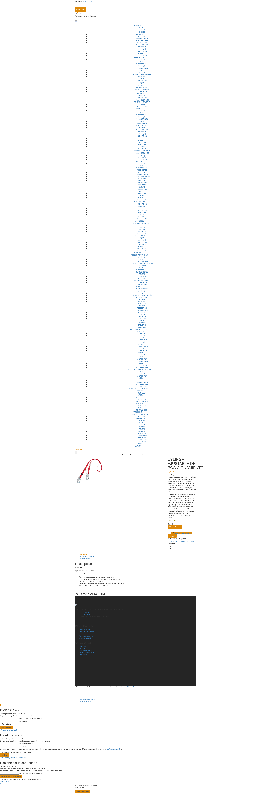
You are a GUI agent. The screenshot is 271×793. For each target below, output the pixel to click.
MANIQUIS (142, 399)
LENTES (142, 155)
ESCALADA (140, 28)
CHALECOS (142, 316)
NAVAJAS (142, 187)
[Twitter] (172, 548)
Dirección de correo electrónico (30, 718)
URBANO (140, 391)
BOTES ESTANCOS (142, 89)
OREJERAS (142, 325)
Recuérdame (6, 724)
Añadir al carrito (175, 527)
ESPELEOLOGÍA (139, 57)
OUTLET (138, 446)
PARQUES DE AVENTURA (138, 329)
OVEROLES (142, 319)
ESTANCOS (142, 185)
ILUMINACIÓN (142, 51)
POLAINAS (142, 327)
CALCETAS (142, 142)
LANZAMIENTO (142, 442)
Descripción (83, 554)
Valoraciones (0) (84, 559)
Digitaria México (132, 687)
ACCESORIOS (142, 55)
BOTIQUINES (141, 395)
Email (25, 746)
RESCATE (141, 227)
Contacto (82, 634)
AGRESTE (139, 403)
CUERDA (142, 225)
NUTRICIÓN (142, 157)
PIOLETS (142, 121)
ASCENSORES (142, 43)
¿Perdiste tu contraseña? (8, 730)
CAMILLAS (142, 304)
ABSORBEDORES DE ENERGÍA (142, 263)
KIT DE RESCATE (142, 297)
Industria (82, 648)
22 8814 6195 (85, 612)
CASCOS (142, 32)
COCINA (142, 104)
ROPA (142, 83)
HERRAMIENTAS (140, 433)
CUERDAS (141, 36)
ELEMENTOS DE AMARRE (142, 45)
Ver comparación (83, 791)
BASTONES (142, 144)
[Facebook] (172, 546)
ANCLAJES (142, 47)
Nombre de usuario (26, 743)
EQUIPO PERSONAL (142, 397)
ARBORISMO (137, 412)
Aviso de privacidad (85, 638)
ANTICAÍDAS (142, 265)
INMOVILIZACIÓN (142, 401)
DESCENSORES (141, 64)
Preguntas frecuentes (86, 632)
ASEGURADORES (142, 34)
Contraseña (23, 721)
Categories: (182, 539)
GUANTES (141, 85)
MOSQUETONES (142, 38)
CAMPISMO (140, 93)
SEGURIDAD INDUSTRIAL (140, 310)
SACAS (141, 79)
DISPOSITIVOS (142, 431)
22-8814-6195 (87, 1)
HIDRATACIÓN (142, 149)
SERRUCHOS (142, 435)
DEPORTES (138, 26)
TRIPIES (142, 306)
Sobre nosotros (84, 629)
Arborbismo (83, 655)
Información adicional (86, 556)
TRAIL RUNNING (140, 202)
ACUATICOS (140, 221)
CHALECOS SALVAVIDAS (141, 223)
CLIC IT (141, 363)
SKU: (169, 539)
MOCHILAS (142, 49)
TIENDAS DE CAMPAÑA (142, 102)
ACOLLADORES (141, 418)
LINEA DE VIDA (142, 340)
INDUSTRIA (138, 253)
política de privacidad (114, 749)
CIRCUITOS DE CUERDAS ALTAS (139, 369)
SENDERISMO (140, 236)
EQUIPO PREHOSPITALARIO (138, 389)
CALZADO (141, 53)
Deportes (82, 646)
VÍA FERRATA (139, 352)
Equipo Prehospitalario (87, 652)
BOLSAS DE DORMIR (142, 100)
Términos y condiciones (87, 636)
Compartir (171, 543)
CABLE (142, 348)
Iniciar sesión (80, 9)
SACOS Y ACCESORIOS (142, 280)
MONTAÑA (139, 108)
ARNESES (141, 30)
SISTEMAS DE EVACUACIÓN (142, 295)
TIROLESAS (140, 331)
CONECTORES (142, 268)
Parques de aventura (86, 650)
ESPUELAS (142, 437)
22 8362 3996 (85, 614)
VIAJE (140, 191)
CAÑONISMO (139, 161)
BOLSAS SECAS (141, 87)
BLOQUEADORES (142, 40)
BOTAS (142, 321)
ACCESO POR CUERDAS (139, 255)
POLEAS (142, 72)
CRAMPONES (142, 123)
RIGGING (142, 420)
